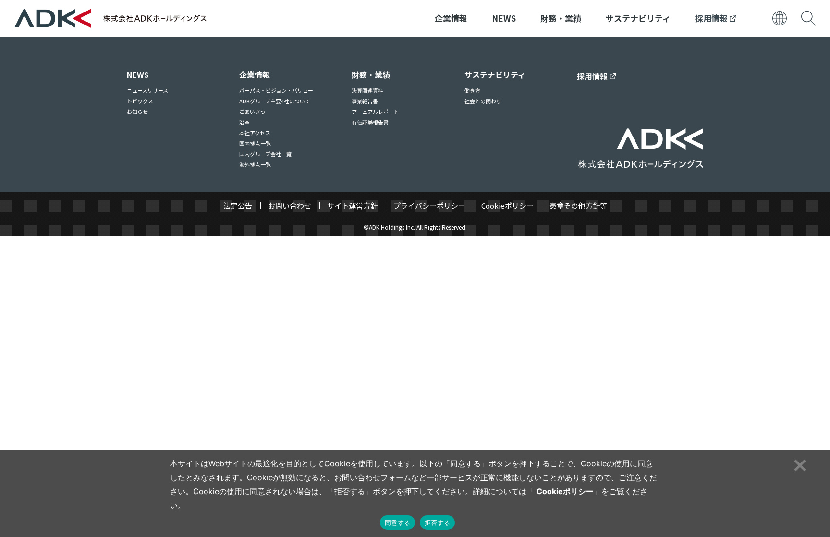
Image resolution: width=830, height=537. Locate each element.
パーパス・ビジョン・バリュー (276, 90)
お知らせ (137, 111)
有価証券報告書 (370, 122)
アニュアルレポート (375, 111)
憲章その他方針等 (578, 205)
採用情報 (712, 18)
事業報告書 (365, 101)
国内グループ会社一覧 (265, 154)
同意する (397, 522)
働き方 (472, 90)
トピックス (140, 101)
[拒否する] (799, 464)
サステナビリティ (638, 18)
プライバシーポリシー (429, 205)
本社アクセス (254, 133)
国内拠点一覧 (255, 143)
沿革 (244, 122)
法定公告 (237, 205)
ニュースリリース (147, 90)
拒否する (437, 522)
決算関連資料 (367, 90)
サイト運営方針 (352, 205)
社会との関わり (482, 101)
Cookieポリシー (507, 205)
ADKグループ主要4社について (274, 101)
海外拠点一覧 (255, 164)
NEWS (504, 18)
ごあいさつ (252, 111)
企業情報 (451, 18)
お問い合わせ (289, 205)
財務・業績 (560, 18)
